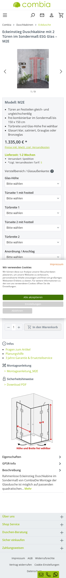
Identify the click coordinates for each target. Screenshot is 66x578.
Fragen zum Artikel (18, 349)
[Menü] (6, 15)
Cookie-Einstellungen (46, 564)
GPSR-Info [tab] (9, 463)
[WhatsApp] (55, 574)
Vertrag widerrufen (20, 564)
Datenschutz (34, 571)
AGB (30, 558)
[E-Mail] (41, 574)
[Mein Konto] (51, 15)
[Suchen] (32, 15)
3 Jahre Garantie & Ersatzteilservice (29, 358)
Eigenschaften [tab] (11, 457)
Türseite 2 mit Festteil (19, 222)
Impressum (18, 558)
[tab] (32, 479)
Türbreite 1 (12, 207)
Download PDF (16, 384)
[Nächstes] (61, 71)
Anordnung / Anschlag (20, 251)
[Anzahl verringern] (8, 327)
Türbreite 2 (12, 237)
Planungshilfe (15, 354)
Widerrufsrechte (45, 558)
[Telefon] (48, 574)
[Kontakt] (42, 15)
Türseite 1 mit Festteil (19, 193)
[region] (33, 71)
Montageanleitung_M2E (22, 371)
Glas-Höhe (12, 178)
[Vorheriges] (5, 71)
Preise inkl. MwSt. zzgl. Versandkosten (27, 147)
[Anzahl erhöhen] (19, 327)
